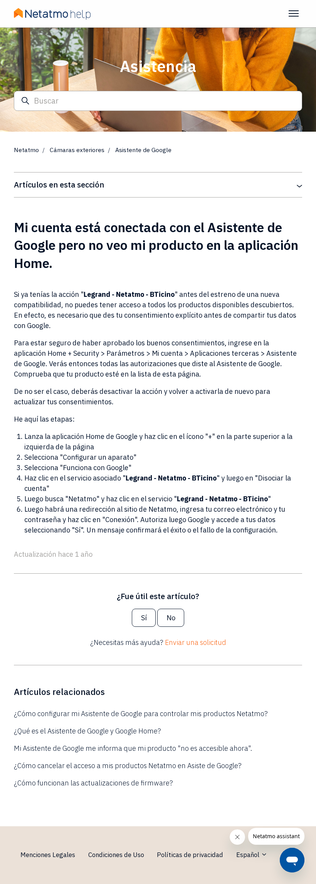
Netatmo (26, 150)
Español (248, 855)
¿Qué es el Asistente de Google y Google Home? (87, 731)
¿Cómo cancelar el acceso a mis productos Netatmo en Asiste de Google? (128, 765)
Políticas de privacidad (190, 855)
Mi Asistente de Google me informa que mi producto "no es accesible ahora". (133, 748)
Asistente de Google (143, 150)
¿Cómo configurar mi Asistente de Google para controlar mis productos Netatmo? (141, 713)
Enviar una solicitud (195, 642)
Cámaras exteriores (77, 150)
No (170, 617)
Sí (144, 617)
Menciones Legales (47, 855)
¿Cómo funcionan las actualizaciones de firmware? (93, 783)
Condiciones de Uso (116, 855)
